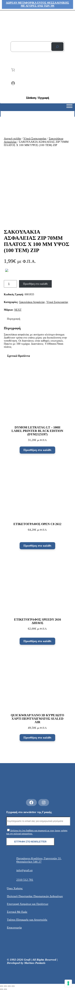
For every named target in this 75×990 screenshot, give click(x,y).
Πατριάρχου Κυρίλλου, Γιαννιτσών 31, (39, 858)
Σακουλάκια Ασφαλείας (32, 302)
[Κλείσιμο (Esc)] (13, 986)
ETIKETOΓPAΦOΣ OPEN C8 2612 (37, 524)
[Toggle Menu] (69, 107)
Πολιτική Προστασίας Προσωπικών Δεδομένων (35, 896)
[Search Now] (57, 46)
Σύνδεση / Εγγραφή (37, 97)
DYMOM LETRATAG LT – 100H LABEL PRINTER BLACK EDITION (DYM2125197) (37, 431)
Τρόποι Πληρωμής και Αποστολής (27, 919)
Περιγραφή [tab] (13, 318)
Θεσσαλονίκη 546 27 (29, 861)
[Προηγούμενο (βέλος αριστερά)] (1, 989)
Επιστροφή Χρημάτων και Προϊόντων (27, 904)
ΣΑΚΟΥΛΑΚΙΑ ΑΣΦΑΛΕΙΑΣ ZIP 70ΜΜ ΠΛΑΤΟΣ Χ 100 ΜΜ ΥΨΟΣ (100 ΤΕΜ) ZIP (36, 241)
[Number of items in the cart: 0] (13, 70)
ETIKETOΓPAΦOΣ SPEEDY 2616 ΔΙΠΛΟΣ (37, 621)
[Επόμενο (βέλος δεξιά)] (5, 989)
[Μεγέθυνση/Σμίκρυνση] (1, 986)
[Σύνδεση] (38, 83)
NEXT (18, 309)
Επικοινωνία (14, 927)
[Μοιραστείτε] (9, 986)
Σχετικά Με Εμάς (17, 911)
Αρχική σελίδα (12, 138)
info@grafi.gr (24, 870)
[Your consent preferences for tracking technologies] (68, 983)
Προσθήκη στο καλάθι (35, 283)
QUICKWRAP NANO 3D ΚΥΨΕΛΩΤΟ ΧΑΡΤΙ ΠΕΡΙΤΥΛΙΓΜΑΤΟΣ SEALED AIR (37, 719)
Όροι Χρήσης (15, 888)
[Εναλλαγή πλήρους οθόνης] (5, 986)
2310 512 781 (24, 879)
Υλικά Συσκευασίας (35, 138)
